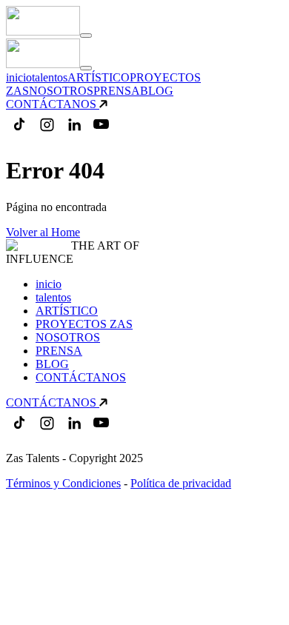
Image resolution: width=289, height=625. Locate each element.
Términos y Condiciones (63, 483)
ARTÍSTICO (98, 77)
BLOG (156, 90)
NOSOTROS (61, 90)
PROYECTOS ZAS (84, 324)
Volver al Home (43, 232)
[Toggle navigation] (86, 35)
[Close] (86, 68)
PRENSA (116, 90)
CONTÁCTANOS (51, 104)
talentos (49, 77)
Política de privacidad (180, 483)
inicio (19, 77)
